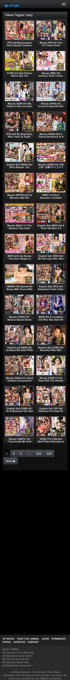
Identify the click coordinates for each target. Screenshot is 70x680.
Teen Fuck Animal (28, 638)
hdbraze (33, 642)
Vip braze (8, 638)
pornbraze (58, 638)
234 (49, 453)
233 (38, 453)
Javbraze (19, 642)
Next (9, 461)
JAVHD (45, 638)
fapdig (6, 642)
